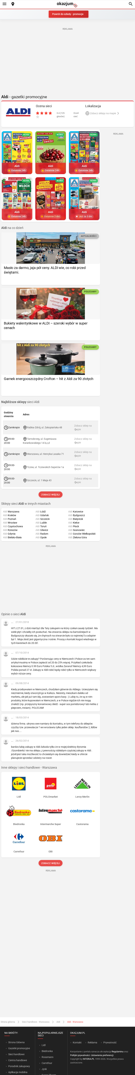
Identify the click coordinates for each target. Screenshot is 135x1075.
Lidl (44, 1045)
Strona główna (8, 1022)
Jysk (44, 1069)
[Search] (130, 4)
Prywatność (110, 1042)
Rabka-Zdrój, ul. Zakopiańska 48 (44, 427)
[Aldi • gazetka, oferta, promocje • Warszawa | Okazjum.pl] (18, 112)
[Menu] (4, 4)
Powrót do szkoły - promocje (67, 14)
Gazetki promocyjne (19, 1048)
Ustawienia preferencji (102, 1055)
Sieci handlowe (16, 1054)
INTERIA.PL (88, 1059)
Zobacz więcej (50, 494)
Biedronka (47, 1051)
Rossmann (47, 1057)
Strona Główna (16, 1042)
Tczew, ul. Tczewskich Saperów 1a (45, 467)
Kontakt (77, 1042)
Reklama (92, 1042)
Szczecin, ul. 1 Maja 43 (39, 480)
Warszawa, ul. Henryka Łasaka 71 (45, 453)
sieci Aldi (20, 402)
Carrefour (47, 1063)
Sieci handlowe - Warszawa (35, 1022)
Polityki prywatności (80, 1055)
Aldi (58, 1022)
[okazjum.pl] (67, 5)
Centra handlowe (17, 1060)
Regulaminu (117, 1051)
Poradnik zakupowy (19, 1066)
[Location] (12, 4)
